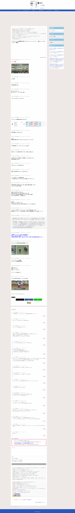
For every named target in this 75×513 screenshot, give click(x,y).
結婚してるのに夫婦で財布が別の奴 (18, 479)
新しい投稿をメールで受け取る (17, 461)
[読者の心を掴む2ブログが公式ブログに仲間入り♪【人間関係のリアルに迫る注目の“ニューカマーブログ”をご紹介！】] (16, 494)
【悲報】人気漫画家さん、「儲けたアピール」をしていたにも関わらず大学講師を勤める (25, 32)
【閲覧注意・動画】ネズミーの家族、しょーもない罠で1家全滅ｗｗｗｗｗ (23, 29)
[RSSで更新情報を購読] (30, 303)
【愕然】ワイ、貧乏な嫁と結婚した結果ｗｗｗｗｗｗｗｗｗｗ (21, 484)
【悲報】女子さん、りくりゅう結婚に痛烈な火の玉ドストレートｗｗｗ (22, 470)
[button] (63, 30)
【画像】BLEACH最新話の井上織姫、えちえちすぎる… (20, 483)
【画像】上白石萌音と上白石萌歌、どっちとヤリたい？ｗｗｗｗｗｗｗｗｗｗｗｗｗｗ (25, 487)
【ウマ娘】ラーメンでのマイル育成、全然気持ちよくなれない (21, 492)
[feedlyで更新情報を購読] (28, 303)
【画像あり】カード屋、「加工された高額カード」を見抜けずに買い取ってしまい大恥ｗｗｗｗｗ (26, 471)
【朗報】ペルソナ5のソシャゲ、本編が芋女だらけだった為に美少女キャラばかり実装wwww (25, 475)
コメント (13, 447)
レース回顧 (13, 297)
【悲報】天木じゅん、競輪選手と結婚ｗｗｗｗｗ (19, 34)
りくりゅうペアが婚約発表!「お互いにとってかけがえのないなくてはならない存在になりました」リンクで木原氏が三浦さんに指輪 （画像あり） (33, 33)
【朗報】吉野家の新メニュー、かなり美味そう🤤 (19, 476)
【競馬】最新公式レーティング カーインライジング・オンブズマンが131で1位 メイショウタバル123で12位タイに (29, 488)
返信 (44, 322)
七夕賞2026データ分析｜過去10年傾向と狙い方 (19, 489)
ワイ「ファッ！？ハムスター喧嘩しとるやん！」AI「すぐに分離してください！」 (24, 28)
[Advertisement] (37, 18)
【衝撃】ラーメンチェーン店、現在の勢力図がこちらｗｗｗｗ (21, 37)
